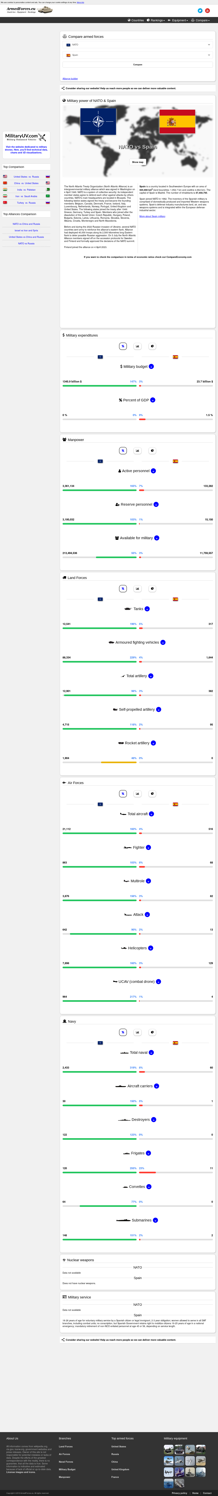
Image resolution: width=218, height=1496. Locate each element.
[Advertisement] (26, 78)
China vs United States (26, 183)
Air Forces (64, 1454)
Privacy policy (179, 1493)
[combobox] (138, 44)
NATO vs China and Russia (26, 223)
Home (195, 1493)
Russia (115, 1454)
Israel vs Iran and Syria (26, 230)
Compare (137, 64)
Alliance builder (70, 78)
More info (80, 2)
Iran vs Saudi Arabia (26, 196)
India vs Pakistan (26, 189)
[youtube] (207, 12)
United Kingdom (120, 1469)
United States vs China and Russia (26, 236)
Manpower (64, 1477)
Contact (207, 1493)
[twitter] (200, 12)
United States (118, 1446)
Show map (137, 162)
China (114, 1461)
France (115, 1477)
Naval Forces (66, 1461)
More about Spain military (152, 216)
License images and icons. (21, 1472)
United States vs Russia (26, 176)
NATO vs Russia (26, 243)
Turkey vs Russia (26, 202)
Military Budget (67, 1469)
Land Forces (66, 1446)
